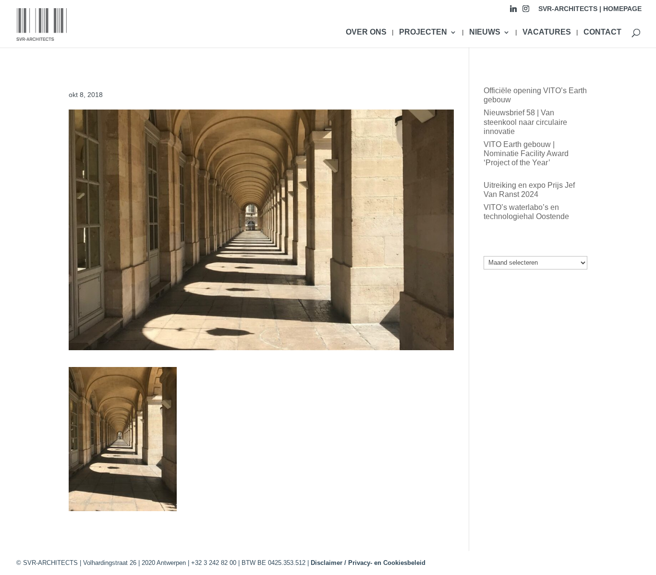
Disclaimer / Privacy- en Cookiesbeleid (368, 562)
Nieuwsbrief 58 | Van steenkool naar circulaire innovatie (525, 122)
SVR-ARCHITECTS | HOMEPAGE (590, 8)
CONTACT (602, 32)
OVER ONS (366, 32)
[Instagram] (526, 11)
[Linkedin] (513, 11)
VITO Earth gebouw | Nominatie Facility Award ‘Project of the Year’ (526, 153)
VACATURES (546, 32)
